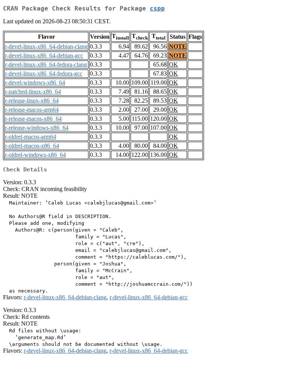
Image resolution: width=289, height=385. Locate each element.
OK (173, 64)
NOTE (177, 46)
